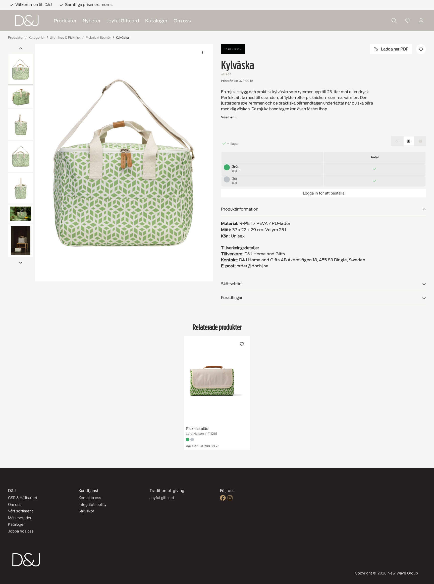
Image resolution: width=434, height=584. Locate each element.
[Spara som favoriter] (407, 20)
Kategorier (37, 37)
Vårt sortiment (20, 511)
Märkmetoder (19, 517)
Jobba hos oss (21, 531)
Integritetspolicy (92, 504)
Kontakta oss (90, 497)
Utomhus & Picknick (65, 37)
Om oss (182, 20)
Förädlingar (232, 298)
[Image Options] (202, 52)
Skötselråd (231, 284)
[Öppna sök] (394, 20)
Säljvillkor (86, 511)
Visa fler (227, 117)
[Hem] (27, 21)
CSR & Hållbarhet (22, 497)
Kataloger (156, 20)
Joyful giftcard (161, 497)
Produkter (65, 20)
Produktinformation (239, 209)
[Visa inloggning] (421, 20)
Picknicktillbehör (98, 37)
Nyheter (92, 20)
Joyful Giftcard (123, 20)
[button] (124, 162)
